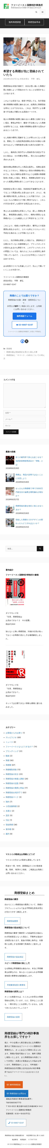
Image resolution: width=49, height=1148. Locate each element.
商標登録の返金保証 (15, 957)
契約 (7, 802)
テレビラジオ (11, 737)
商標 (7, 760)
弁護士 (8, 811)
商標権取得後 (11, 769)
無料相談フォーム (24, 316)
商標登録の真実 (13, 1017)
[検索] (40, 548)
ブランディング (12, 751)
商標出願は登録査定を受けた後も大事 (21, 352)
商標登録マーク (12, 797)
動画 (7, 756)
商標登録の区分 (12, 774)
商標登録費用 (12, 921)
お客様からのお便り (14, 733)
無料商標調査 (15, 22)
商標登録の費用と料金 (15, 788)
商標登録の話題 (12, 783)
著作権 (8, 829)
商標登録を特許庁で (14, 792)
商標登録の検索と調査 (15, 779)
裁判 (7, 834)
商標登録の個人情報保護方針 (14, 1135)
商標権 (9, 348)
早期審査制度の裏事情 (16, 985)
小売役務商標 (11, 806)
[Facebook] (22, 341)
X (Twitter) (32, 1139)
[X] (26, 341)
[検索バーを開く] (36, 12)
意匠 (7, 815)
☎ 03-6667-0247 (24, 325)
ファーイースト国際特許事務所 (27, 5)
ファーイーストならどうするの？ (19, 746)
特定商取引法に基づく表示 (35, 1135)
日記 (7, 820)
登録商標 (9, 824)
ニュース (9, 742)
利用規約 (23, 1139)
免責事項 (15, 1139)
